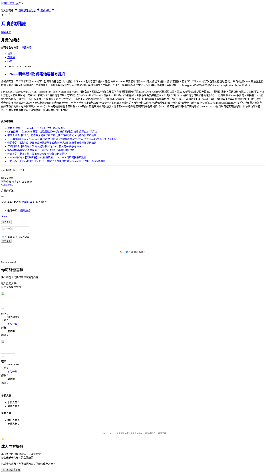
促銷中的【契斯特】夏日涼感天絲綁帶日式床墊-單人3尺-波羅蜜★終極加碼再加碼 (51, 142)
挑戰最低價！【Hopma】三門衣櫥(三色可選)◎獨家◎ (36, 128)
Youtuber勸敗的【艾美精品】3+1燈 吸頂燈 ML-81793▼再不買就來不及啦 (46, 157)
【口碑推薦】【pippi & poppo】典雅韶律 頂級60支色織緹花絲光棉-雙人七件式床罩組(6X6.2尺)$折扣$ (61, 139)
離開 (18, 470)
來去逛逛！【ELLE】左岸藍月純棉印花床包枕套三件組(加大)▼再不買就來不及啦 (51, 135)
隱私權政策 (150, 433)
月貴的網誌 (13, 24)
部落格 (11, 57)
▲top (4, 216)
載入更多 (6, 222)
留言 (32, 202)
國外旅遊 (25, 210)
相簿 (9, 53)
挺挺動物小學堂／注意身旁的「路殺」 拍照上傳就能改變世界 (41, 150)
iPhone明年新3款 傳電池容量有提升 (36, 74)
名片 (9, 61)
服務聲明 (162, 433)
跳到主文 (6, 32)
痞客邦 (25, 202)
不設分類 (26, 47)
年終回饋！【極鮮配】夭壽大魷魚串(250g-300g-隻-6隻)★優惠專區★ (44, 146)
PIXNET (110, 433)
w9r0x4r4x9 (7, 184)
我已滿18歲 (7, 470)
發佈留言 (6, 241)
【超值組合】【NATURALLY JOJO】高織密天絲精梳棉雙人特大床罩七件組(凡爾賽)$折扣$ (56, 161)
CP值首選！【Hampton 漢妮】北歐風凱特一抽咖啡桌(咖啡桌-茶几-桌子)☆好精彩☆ (52, 131)
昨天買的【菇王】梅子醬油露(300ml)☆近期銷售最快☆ (37, 153)
